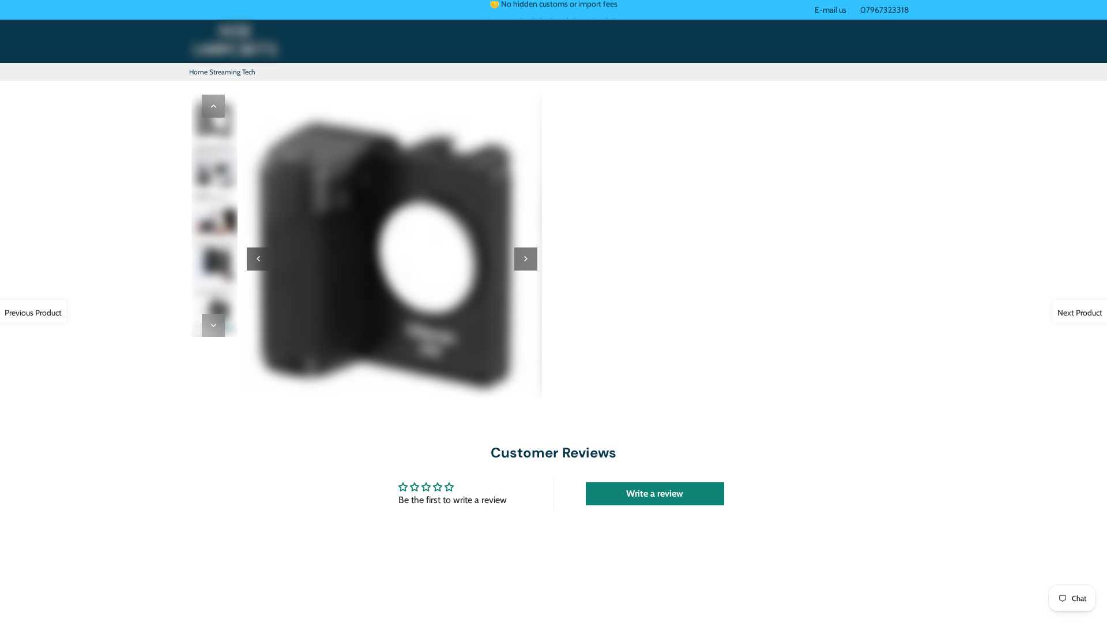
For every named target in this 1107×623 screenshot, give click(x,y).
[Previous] (213, 106)
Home (198, 71)
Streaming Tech (232, 71)
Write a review (654, 493)
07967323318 (884, 10)
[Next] (213, 325)
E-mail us (830, 10)
